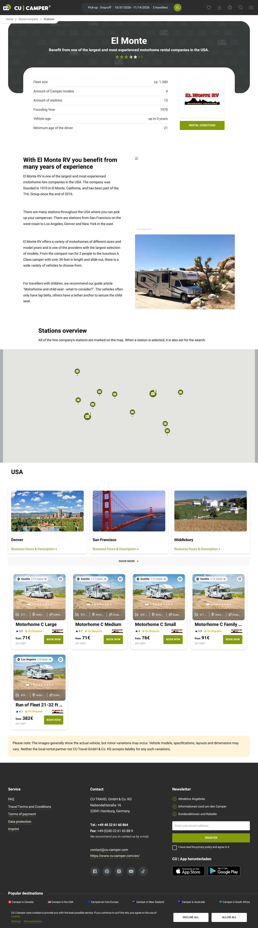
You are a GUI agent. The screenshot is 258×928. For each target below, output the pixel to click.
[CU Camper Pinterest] (106, 871)
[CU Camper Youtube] (131, 871)
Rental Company (28, 19)
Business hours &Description (33, 549)
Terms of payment (22, 814)
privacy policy (204, 847)
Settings (16, 921)
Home (9, 19)
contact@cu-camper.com (109, 849)
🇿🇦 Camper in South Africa (234, 902)
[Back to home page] (31, 7)
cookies (15, 916)
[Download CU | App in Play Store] (224, 871)
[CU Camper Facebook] (94, 871)
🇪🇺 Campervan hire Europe (102, 902)
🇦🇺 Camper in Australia (191, 902)
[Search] (240, 7)
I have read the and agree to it (203, 847)
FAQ (11, 799)
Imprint (13, 829)
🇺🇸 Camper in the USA (60, 902)
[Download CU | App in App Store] (188, 871)
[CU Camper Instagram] (119, 871)
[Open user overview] (219, 7)
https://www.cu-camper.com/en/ (115, 855)
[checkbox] (174, 847)
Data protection (19, 821)
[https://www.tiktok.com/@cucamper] (143, 871)
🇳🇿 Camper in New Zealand (148, 902)
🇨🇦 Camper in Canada (21, 902)
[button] (177, 7)
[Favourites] (209, 7)
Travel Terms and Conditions (29, 806)
